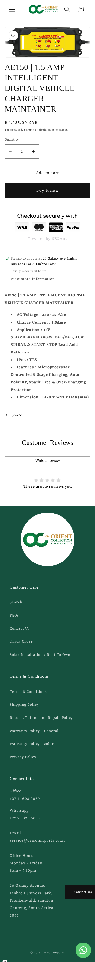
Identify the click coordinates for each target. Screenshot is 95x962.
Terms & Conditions (28, 692)
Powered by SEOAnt (47, 239)
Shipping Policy (24, 705)
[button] (12, 9)
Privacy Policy (23, 757)
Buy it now (47, 190)
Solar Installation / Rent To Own (40, 655)
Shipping (30, 129)
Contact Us (20, 629)
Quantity (12, 140)
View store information (33, 279)
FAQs (14, 615)
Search (16, 602)
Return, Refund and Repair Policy (41, 718)
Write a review (47, 460)
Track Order (21, 641)
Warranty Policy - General (34, 731)
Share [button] (17, 415)
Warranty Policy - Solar (32, 744)
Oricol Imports (54, 952)
